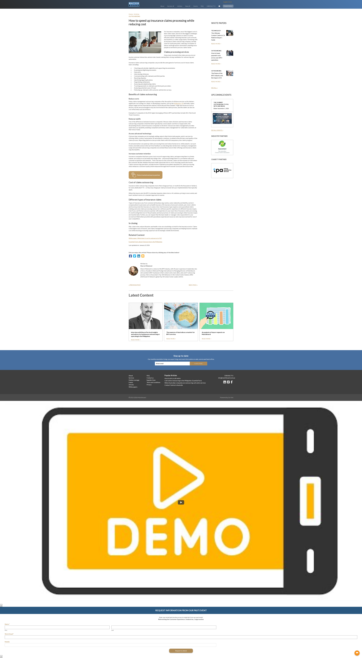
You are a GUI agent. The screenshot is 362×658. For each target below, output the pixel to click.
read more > (136, 340)
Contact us (150, 378)
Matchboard (142, 397)
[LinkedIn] (225, 382)
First (6, 630)
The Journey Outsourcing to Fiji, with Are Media (221, 104)
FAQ (202, 6)
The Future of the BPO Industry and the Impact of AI (217, 75)
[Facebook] (232, 382)
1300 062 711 (211, 6)
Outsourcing (216, 51)
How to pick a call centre (173, 378)
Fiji (182, 103)
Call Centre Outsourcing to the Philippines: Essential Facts (183, 380)
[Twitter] (228, 382)
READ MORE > (216, 44)
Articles (179, 6)
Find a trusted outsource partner (148, 175)
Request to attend (181, 651)
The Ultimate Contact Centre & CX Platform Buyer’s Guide (218, 36)
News (187, 6)
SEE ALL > (214, 88)
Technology (216, 30)
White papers (133, 387)
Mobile (7, 642)
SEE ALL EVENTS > (217, 130)
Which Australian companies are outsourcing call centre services (185, 383)
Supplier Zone (227, 2)
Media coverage (134, 380)
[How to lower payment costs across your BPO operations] (229, 53)
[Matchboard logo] (134, 4)
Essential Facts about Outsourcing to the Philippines (145, 242)
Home (131, 14)
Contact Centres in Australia (174, 385)
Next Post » (193, 285)
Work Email (9, 634)
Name (7, 624)
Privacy (149, 384)
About (162, 6)
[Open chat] (357, 653)
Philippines (177, 103)
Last (112, 630)
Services (170, 6)
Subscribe (198, 363)
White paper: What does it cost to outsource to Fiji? (145, 238)
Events (196, 6)
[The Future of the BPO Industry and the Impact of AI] (229, 73)
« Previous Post (135, 285)
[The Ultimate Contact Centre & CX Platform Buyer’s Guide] (229, 33)
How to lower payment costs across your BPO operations (216, 56)
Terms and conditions (153, 382)
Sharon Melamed (146, 266)
